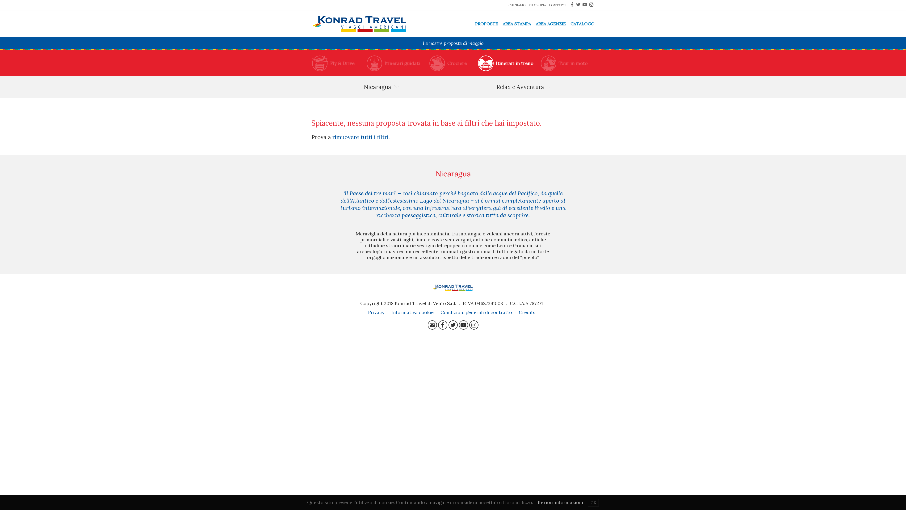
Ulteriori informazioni (558, 502)
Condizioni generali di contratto (476, 312)
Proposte (486, 23)
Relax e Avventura (520, 87)
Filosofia (537, 5)
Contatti (557, 5)
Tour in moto (573, 63)
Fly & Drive (342, 63)
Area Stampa (517, 23)
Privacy (376, 312)
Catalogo (582, 23)
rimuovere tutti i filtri (360, 136)
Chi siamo (517, 5)
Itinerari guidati (402, 63)
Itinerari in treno (514, 63)
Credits (527, 312)
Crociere (457, 63)
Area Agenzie (551, 23)
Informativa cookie (412, 312)
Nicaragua (377, 87)
